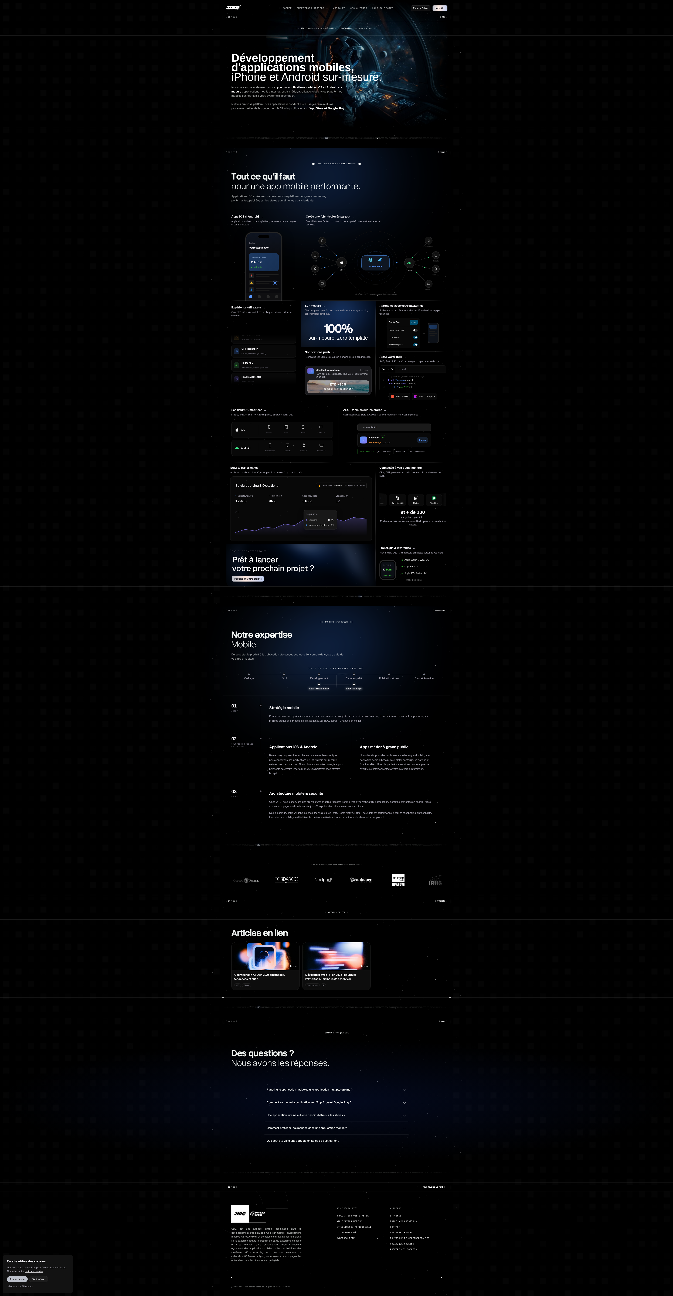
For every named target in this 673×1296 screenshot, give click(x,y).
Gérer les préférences (20, 1286)
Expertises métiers (310, 8)
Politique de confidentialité (409, 1238)
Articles (339, 8)
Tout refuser (38, 1279)
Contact (395, 1227)
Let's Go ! (440, 8)
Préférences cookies (403, 1249)
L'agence (286, 8)
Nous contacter (382, 8)
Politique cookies (402, 1243)
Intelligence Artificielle (354, 1227)
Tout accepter (17, 1279)
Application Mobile (349, 1221)
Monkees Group (283, 1287)
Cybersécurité (345, 1238)
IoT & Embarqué (346, 1232)
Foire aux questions (403, 1221)
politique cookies (34, 1271)
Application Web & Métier (353, 1215)
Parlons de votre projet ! (247, 578)
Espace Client (420, 8)
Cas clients (358, 8)
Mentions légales (401, 1232)
